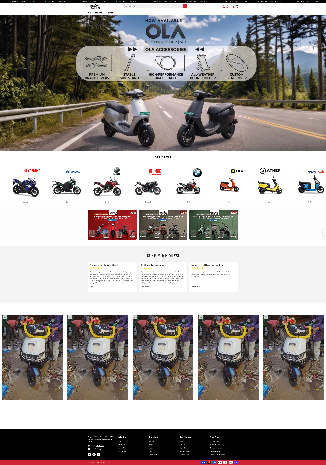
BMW (92, 202)
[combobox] (153, 6)
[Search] (155, 6)
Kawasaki (51, 202)
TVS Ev (214, 202)
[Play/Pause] (4, 404)
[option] (112, 277)
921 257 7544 (100, 445)
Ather (173, 202)
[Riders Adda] (51, 182)
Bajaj (295, 202)
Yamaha (255, 202)
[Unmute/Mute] (60, 404)
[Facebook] (89, 454)
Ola (133, 202)
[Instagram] (94, 454)
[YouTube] (98, 454)
